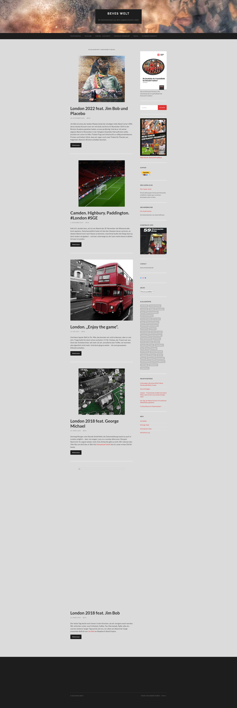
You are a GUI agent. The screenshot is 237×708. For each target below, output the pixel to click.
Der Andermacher (146, 211)
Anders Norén (154, 696)
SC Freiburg (144, 351)
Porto (147, 348)
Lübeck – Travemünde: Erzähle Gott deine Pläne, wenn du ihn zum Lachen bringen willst (153, 395)
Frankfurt (153, 328)
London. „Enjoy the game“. (94, 326)
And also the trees (155, 306)
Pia (142, 348)
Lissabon (149, 342)
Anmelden (143, 421)
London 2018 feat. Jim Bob (95, 612)
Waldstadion (153, 365)
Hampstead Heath (104, 444)
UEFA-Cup (161, 361)
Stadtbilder (144, 355)
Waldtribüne (144, 368)
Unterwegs (144, 365)
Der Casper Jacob (145, 189)
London (157, 342)
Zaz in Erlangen (145, 389)
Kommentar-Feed (145, 429)
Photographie (75, 36)
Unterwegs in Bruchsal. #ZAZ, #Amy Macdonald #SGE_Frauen (151, 384)
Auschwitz (144, 309)
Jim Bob (91, 631)
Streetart (152, 355)
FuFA (153, 332)
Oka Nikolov (159, 345)
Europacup (144, 328)
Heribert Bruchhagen (155, 335)
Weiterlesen (76, 145)
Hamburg (144, 335)
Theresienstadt (159, 358)
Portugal (153, 348)
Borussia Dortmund (147, 315)
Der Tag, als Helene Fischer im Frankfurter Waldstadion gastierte (153, 401)
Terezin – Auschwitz (102, 36)
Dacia (143, 322)
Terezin (143, 358)
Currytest (157, 319)
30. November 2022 (77, 118)
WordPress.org (145, 432)
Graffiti (159, 332)
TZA (154, 361)
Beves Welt (118, 13)
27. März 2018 (75, 617)
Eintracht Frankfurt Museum (149, 325)
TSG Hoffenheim (146, 361)
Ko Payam (157, 338)
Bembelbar (160, 309)
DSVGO (135, 36)
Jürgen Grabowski (146, 338)
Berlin (143, 312)
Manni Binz (144, 345)
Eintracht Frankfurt (122, 36)
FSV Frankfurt (145, 332)
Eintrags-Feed (144, 425)
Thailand (88, 36)
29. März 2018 (75, 430)
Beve (88, 118)
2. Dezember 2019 (76, 222)
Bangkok (152, 309)
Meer (151, 345)
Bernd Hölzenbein (152, 312)
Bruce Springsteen (146, 319)
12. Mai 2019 (74, 331)
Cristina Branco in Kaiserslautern (150, 406)
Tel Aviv (160, 355)
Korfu (143, 342)
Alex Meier (144, 306)
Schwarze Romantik (149, 36)
